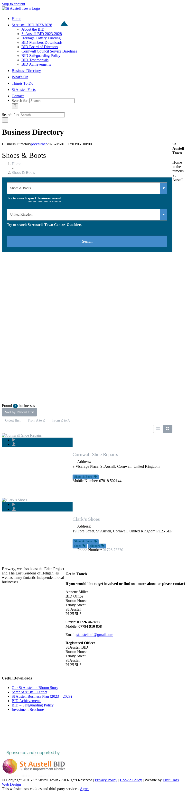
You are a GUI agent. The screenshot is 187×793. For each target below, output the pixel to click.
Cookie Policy (131, 780)
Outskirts (74, 225)
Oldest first (12, 420)
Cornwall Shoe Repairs (95, 454)
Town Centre (54, 225)
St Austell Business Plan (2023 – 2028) (42, 696)
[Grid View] (167, 429)
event (56, 198)
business (44, 198)
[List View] (158, 429)
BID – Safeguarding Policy (33, 705)
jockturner (39, 144)
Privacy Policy (106, 780)
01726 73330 (113, 550)
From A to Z (36, 420)
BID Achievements (26, 701)
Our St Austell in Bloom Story (35, 688)
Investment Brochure (28, 709)
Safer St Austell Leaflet (29, 692)
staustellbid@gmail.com (94, 635)
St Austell (35, 225)
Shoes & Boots (23, 172)
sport (32, 198)
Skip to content (13, 4)
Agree (84, 789)
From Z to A (61, 420)
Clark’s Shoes (86, 519)
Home (16, 164)
